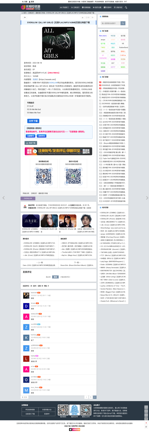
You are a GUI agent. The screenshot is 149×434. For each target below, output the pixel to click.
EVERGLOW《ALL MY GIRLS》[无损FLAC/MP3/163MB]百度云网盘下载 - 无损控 (64, 208)
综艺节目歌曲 (109, 2)
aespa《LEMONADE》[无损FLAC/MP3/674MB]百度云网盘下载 (122, 234)
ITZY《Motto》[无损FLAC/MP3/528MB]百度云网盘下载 (120, 255)
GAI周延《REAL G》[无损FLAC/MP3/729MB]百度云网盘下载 (121, 258)
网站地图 (82, 426)
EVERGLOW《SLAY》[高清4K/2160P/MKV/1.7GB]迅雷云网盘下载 (46, 246)
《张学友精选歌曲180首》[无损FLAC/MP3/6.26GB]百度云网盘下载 (124, 106)
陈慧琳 (123, 59)
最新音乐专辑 (40, 13)
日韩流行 (31, 13)
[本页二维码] (146, 427)
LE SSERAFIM (103, 56)
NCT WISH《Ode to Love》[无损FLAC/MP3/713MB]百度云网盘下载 (123, 280)
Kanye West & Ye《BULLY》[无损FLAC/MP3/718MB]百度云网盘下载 (124, 295)
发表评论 (41, 136)
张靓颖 (103, 71)
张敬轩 (113, 40)
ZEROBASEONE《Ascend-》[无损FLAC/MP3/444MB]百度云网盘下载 (124, 249)
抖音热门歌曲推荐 (87, 2)
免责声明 (74, 426)
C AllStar (123, 55)
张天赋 (123, 36)
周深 (113, 47)
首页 (25, 13)
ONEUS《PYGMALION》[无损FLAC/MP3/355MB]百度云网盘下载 (84, 243)
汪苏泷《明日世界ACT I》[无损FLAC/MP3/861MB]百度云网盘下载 (85, 231)
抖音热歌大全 (46, 409)
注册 (25, 2)
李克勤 (103, 63)
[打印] (82, 17)
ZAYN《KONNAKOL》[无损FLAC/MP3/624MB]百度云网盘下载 (122, 283)
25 (88, 17)
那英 (102, 51)
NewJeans (103, 36)
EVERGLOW (53, 83)
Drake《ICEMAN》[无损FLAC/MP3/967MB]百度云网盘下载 (121, 264)
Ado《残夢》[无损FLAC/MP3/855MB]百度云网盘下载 (80, 249)
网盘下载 (32, 143)
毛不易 (103, 43)
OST (125, 2)
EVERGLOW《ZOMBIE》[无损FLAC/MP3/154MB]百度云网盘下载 (30, 231)
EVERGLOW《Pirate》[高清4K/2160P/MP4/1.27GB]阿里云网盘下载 (47, 249)
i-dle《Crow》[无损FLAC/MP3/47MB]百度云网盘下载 (42, 255)
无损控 (35, 79)
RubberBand (123, 47)
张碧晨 (113, 59)
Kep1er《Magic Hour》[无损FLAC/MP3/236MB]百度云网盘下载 (83, 255)
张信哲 (123, 40)
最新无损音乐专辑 (74, 2)
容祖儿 (123, 51)
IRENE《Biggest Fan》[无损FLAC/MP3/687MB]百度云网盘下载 (122, 292)
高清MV (47, 414)
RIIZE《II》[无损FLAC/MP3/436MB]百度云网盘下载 (118, 231)
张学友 (113, 51)
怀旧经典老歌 (99, 2)
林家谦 (113, 36)
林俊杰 (113, 43)
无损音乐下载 (30, 414)
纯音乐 (113, 55)
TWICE (103, 47)
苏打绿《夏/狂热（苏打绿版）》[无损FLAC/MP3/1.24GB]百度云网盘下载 (86, 246)
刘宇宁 (113, 67)
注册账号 (30, 136)
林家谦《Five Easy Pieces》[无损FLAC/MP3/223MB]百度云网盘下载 (124, 237)
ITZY (123, 63)
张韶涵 (103, 67)
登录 (32, 2)
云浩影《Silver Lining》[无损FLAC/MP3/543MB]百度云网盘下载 (122, 277)
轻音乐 (123, 67)
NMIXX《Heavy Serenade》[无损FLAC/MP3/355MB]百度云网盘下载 (124, 267)
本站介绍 (67, 426)
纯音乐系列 (119, 2)
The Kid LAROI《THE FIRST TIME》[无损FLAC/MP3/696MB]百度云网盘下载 (88, 252)
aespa (103, 40)
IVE (123, 43)
